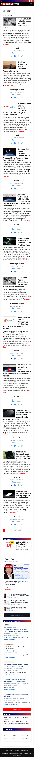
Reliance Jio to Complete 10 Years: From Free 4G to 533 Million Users (16, 630)
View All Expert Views (17, 615)
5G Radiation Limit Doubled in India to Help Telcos (17, 648)
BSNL (14, 736)
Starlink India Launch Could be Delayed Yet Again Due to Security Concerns (17, 414)
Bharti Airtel (7, 736)
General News (25, 739)
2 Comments (17, 229)
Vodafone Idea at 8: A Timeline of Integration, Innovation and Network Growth (23, 546)
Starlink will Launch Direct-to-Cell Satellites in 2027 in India (23, 455)
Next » (20, 530)
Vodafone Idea (26, 736)
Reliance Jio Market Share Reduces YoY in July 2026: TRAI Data (16, 665)
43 (15, 530)
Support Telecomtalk (8, 1)
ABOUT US (5, 753)
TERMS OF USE (27, 753)
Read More (7, 44)
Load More (17, 709)
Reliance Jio (7, 739)
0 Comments (17, 53)
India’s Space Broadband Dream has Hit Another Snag (24, 241)
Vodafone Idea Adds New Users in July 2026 (16, 695)
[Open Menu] (31, 4)
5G (13, 733)
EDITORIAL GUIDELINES (15, 753)
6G (5, 733)
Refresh (7, 624)
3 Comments (17, 268)
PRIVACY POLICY (17, 755)
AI (13, 739)
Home (4, 15)
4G (22, 733)
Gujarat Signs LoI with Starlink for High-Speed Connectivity (23, 494)
